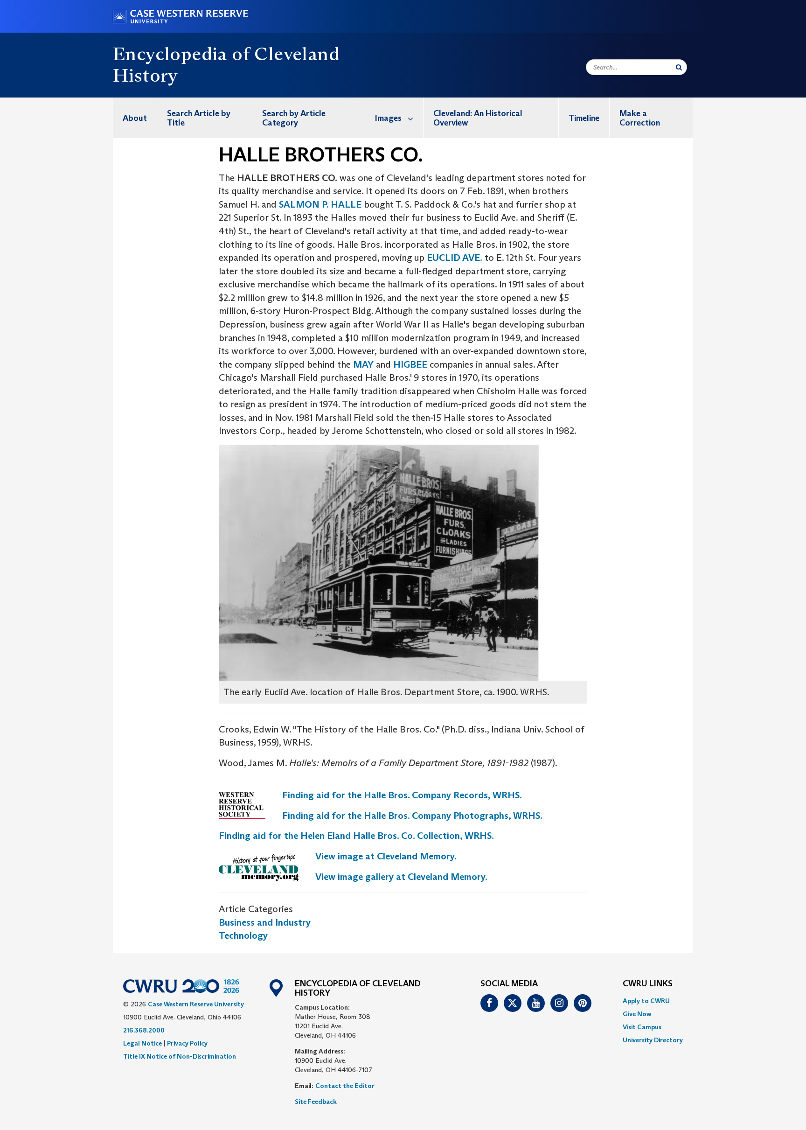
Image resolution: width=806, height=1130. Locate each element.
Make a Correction (639, 118)
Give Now (637, 1014)
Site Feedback (316, 1101)
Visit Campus (642, 1027)
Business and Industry (265, 922)
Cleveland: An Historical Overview (477, 118)
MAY (363, 364)
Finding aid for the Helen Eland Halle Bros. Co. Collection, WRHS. (356, 835)
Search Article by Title (198, 118)
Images (388, 118)
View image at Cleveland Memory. (386, 856)
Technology (243, 935)
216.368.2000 (144, 1030)
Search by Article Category (294, 118)
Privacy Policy (187, 1043)
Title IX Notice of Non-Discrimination (179, 1056)
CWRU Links (648, 984)
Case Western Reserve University (196, 1004)
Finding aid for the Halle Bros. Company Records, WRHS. (402, 795)
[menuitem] (135, 118)
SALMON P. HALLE (320, 204)
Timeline (584, 118)
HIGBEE (410, 364)
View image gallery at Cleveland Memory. (401, 876)
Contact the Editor (345, 1085)
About (135, 118)
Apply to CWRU (646, 1001)
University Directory (653, 1040)
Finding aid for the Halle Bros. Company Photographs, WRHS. (412, 815)
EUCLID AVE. (454, 257)
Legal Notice (142, 1043)
